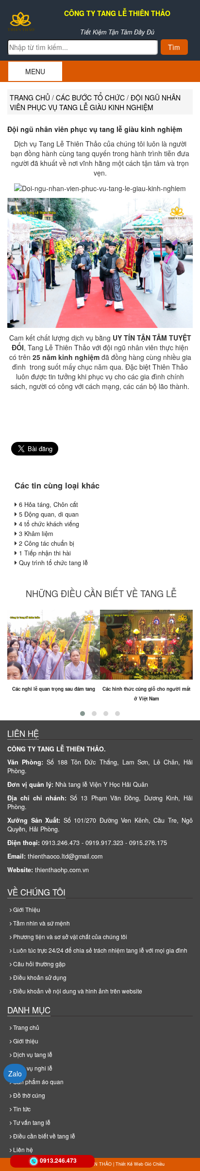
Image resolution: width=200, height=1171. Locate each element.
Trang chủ (30, 97)
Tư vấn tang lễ (31, 1122)
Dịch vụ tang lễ (32, 1054)
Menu (35, 71)
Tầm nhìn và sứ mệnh (41, 923)
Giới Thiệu (26, 909)
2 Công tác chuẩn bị (46, 543)
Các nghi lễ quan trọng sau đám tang (53, 688)
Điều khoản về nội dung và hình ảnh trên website (77, 991)
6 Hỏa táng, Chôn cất (48, 504)
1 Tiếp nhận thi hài (45, 553)
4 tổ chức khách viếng (49, 524)
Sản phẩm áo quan (38, 1081)
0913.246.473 (58, 1160)
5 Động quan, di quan (49, 514)
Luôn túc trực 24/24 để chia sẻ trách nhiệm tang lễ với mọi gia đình (99, 950)
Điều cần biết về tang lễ (43, 1136)
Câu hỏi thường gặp (39, 964)
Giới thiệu (25, 1041)
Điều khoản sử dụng (39, 977)
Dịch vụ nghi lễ (32, 1068)
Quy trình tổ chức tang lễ (53, 562)
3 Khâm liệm (36, 533)
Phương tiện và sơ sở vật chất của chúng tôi (69, 936)
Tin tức (21, 1109)
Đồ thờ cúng (28, 1095)
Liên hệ (22, 1149)
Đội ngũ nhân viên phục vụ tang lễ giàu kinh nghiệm (94, 129)
